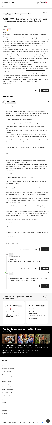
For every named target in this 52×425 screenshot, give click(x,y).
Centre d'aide (5, 363)
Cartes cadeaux (5, 413)
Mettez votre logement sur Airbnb (9, 384)
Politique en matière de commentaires (35, 70)
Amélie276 (15, 305)
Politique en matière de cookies (24, 422)
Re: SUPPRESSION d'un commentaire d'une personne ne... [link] (16, 14)
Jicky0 (4, 29)
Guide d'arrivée (10, 312)
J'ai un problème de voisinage (8, 376)
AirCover (3, 365)
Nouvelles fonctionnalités (7, 405)
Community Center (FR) (8, 13)
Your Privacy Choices (36, 422)
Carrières (4, 407)
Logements (16, 13)
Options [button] (45, 12)
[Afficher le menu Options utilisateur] (48, 2)
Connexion (43, 2)
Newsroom (4, 402)
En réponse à (14, 256)
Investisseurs (4, 410)
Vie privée (4, 422)
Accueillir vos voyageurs (25, 13)
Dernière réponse (9, 316)
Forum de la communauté (7, 392)
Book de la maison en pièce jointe (36, 313)
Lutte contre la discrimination (8, 368)
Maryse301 (38, 305)
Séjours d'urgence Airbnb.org (8, 416)
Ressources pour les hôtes (7, 389)
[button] (48, 24)
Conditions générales (11, 422)
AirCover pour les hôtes (7, 386)
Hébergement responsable (7, 395)
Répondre (45, 90)
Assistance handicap (6, 371)
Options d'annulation (6, 374)
